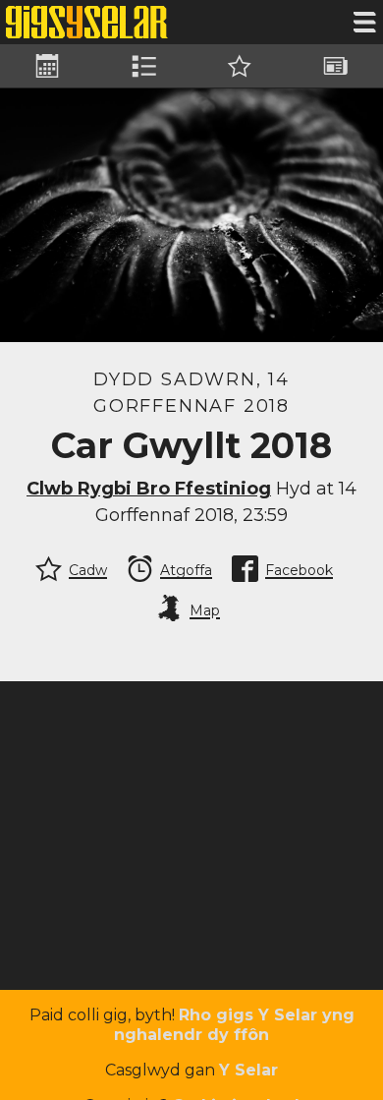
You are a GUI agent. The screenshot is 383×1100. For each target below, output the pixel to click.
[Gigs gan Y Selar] (87, 22)
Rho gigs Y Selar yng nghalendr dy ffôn (234, 1025)
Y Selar (248, 1070)
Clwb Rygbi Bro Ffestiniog (149, 488)
